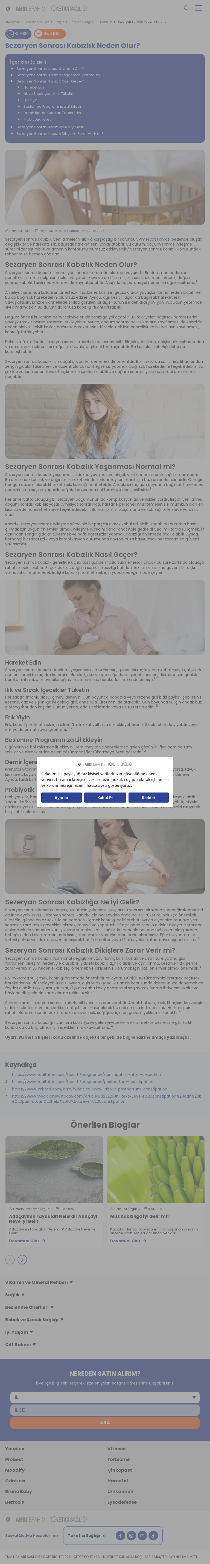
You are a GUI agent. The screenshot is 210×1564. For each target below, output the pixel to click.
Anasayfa (12, 22)
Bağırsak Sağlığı (82, 22)
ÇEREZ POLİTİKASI (87, 1556)
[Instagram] (131, 1535)
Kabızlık (106, 22)
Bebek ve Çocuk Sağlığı (32, 1319)
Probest (14, 1459)
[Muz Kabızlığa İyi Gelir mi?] (54, 1169)
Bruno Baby (18, 1491)
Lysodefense (122, 1502)
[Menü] (198, 8)
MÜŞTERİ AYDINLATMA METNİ (176, 1556)
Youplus (14, 1449)
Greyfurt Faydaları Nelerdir (141, 1217)
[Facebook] (120, 1535)
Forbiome (118, 1459)
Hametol (117, 1481)
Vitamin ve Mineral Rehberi (36, 1282)
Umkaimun (120, 1491)
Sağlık (59, 22)
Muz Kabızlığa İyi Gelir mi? (38, 1217)
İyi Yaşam (16, 1332)
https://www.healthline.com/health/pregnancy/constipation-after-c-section (86, 1074)
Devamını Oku (24, 1241)
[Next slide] (22, 1260)
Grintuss (15, 1481)
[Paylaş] (10, 33)
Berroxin (15, 1502)
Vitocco (116, 1449)
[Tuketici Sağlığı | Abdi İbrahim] (46, 8)
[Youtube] (142, 1535)
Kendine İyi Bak (37, 22)
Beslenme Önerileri (27, 1307)
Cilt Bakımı (18, 1344)
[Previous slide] (10, 1260)
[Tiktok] (153, 1535)
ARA (105, 1422)
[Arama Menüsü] (186, 8)
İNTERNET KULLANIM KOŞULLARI (127, 1556)
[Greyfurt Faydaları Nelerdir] (156, 1169)
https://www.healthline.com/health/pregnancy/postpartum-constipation (82, 1081)
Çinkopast (119, 1470)
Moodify (15, 1470)
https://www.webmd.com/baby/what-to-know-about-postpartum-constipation (89, 1089)
